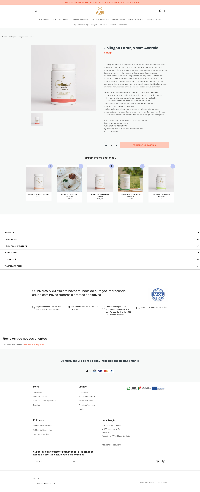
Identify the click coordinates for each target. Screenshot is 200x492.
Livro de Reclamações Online (45, 401)
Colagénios (83, 392)
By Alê (81, 409)
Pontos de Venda (40, 396)
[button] (36, 11)
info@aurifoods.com (111, 445)
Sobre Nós (37, 392)
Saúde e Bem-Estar (87, 396)
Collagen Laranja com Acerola (131, 48)
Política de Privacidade (43, 426)
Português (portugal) (44, 483)
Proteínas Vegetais (87, 405)
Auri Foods (148, 482)
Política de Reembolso (42, 430)
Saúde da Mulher (86, 401)
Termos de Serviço (41, 434)
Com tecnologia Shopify (159, 482)
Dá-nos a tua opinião (34, 345)
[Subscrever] (74, 461)
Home (4, 37)
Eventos (36, 405)
